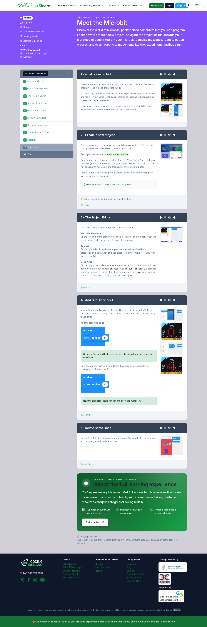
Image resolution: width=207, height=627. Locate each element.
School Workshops (72, 567)
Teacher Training (71, 570)
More (136, 5)
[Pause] (165, 74)
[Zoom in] (95, 336)
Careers (131, 570)
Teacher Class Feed (36, 73)
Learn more (167, 621)
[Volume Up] (169, 74)
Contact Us (132, 564)
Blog (129, 567)
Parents (98, 570)
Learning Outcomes (32, 41)
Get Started (156, 5)
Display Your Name (35, 117)
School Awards (70, 564)
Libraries (111, 5)
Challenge (32, 147)
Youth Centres (102, 567)
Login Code (182, 5)
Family (126, 5)
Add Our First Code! (35, 103)
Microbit (27, 57)
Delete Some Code (35, 110)
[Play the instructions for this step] (161, 74)
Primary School (65, 5)
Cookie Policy (134, 581)
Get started (93, 522)
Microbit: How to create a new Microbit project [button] (108, 184)
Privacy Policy (134, 577)
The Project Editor (35, 96)
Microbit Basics (110, 17)
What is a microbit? (35, 81)
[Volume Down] (174, 74)
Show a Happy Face (36, 125)
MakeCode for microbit (116, 154)
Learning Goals (30, 36)
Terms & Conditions (136, 574)
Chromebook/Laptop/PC (35, 53)
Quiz (29, 154)
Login (169, 5)
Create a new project (36, 88)
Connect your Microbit (37, 132)
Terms (177, 610)
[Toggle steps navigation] (68, 73)
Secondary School (90, 5)
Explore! (30, 139)
